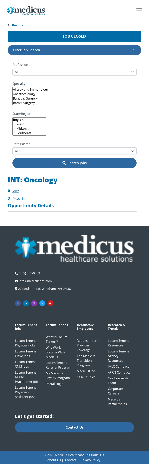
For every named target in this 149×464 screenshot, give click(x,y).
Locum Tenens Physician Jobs (25, 343)
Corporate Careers (115, 391)
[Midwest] (29, 128)
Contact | (72, 460)
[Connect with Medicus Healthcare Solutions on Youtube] (50, 303)
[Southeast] (29, 133)
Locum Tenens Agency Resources (118, 356)
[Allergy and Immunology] (40, 89)
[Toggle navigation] (139, 11)
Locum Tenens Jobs (26, 327)
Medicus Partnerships (117, 401)
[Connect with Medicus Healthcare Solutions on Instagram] (34, 303)
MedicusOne (86, 371)
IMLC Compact (118, 366)
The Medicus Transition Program (86, 360)
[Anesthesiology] (40, 94)
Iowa (15, 191)
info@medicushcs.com (35, 281)
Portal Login (54, 384)
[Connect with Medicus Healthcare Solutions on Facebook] (18, 303)
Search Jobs (77, 163)
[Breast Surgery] (40, 103)
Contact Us (75, 427)
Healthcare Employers (85, 327)
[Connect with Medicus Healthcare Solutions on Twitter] (42, 303)
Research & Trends (116, 327)
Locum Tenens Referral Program (58, 365)
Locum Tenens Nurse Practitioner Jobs (27, 377)
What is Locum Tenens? (56, 339)
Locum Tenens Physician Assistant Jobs (25, 392)
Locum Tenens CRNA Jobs (25, 353)
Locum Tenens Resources (118, 343)
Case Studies (86, 377)
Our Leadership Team (119, 380)
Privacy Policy (90, 460)
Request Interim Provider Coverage (88, 345)
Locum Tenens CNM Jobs (25, 364)
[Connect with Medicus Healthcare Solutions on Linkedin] (26, 303)
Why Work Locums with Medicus (55, 352)
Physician (20, 199)
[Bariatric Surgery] (40, 98)
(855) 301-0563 (29, 273)
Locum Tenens (57, 325)
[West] (29, 124)
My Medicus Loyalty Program (58, 375)
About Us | (55, 460)
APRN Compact (119, 372)
